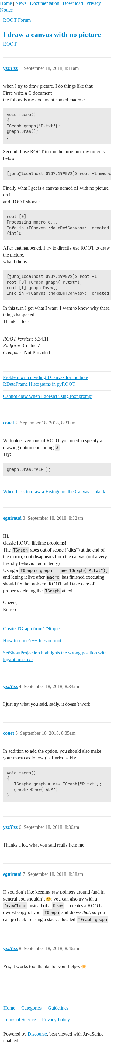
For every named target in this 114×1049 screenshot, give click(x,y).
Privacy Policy (56, 1019)
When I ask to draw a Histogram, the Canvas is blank (54, 491)
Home (6, 3)
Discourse (37, 1033)
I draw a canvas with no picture (52, 34)
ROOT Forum (17, 20)
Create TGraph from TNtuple (31, 628)
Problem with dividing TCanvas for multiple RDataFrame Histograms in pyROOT (45, 381)
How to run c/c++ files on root (32, 640)
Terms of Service (19, 1019)
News (20, 3)
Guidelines (58, 1008)
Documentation (44, 3)
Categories (31, 1008)
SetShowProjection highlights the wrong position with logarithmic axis (55, 656)
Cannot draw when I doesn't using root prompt (47, 396)
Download (73, 3)
